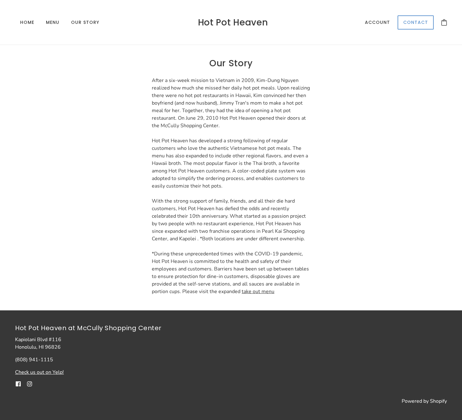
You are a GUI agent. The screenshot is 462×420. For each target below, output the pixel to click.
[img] (18, 383)
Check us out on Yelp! (39, 372)
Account (377, 22)
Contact (415, 22)
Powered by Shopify (424, 401)
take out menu (258, 291)
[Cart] (444, 22)
